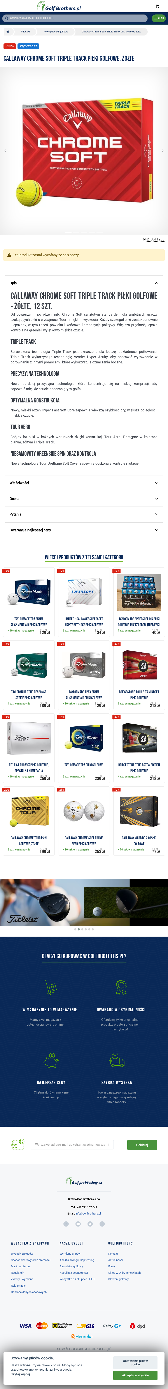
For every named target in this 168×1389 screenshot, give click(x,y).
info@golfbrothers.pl (88, 1213)
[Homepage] (59, 6)
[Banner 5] (89, 929)
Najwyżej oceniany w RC (81, 1349)
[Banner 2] (79, 929)
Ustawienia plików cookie (135, 1362)
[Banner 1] (75, 929)
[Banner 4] (86, 929)
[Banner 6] (93, 929)
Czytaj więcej (20, 1374)
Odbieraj (142, 1145)
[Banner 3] (82, 929)
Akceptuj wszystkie (135, 1375)
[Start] (9, 31)
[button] (9, 151)
